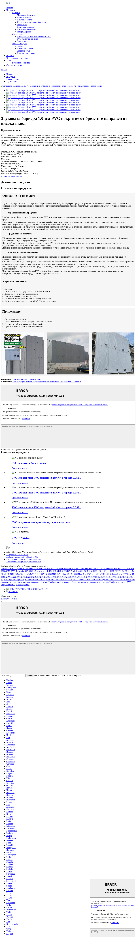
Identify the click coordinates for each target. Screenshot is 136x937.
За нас (9, 60)
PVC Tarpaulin (17, 571)
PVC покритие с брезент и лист (26, 379)
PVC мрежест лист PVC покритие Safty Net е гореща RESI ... (46, 477)
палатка (20, 46)
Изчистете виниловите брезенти (31, 22)
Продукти (10, 10)
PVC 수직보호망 (21, 537)
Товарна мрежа (24, 32)
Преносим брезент (25, 48)
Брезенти (16, 12)
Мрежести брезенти (26, 15)
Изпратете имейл (9, 599)
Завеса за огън (23, 51)
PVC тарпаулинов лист (27, 39)
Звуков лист (22, 41)
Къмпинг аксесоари (26, 53)
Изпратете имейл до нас (12, 176)
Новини (10, 55)
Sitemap (48, 566)
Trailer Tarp (22, 24)
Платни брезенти (25, 20)
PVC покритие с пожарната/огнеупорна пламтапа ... (42, 522)
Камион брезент (24, 17)
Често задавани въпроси (17, 58)
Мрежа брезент (22, 584)
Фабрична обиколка (21, 63)
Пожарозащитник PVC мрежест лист (34, 36)
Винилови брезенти (26, 27)
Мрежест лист (18, 34)
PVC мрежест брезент (14, 579)
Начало (9, 8)
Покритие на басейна (26, 29)
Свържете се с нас (14, 65)
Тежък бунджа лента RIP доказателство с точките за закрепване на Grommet (46, 382)
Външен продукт (19, 44)
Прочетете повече (20, 468)
